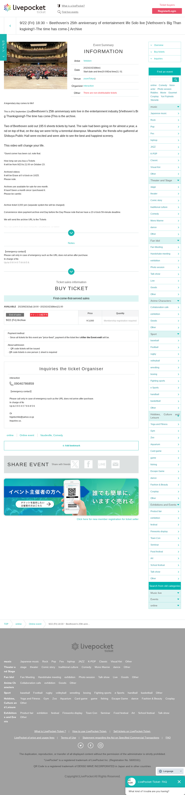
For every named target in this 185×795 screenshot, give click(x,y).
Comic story (156, 200)
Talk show (155, 274)
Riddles (154, 92)
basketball (155, 401)
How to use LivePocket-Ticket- (89, 731)
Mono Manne (157, 220)
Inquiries (158, 58)
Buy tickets (159, 52)
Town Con (155, 538)
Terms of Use (68, 737)
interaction (88, 86)
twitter (75, 464)
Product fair (156, 511)
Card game (156, 451)
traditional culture (158, 207)
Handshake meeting (160, 254)
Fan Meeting (156, 247)
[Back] (10, 25)
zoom (86, 78)
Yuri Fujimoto (167, 96)
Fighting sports (157, 381)
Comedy (163, 85)
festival (153, 524)
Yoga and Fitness (158, 424)
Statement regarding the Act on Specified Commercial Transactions (121, 737)
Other (153, 174)
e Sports (154, 387)
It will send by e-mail (115, 464)
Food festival (156, 551)
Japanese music (158, 113)
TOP (6, 624)
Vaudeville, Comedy (51, 435)
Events (154, 599)
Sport (153, 334)
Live (152, 281)
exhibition (155, 260)
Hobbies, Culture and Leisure (10, 703)
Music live (156, 592)
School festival (157, 565)
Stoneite (154, 100)
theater (153, 193)
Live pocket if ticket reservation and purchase (25, 8)
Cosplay (154, 96)
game (153, 458)
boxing (153, 374)
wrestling (154, 367)
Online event (27, 435)
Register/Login (167, 11)
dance (153, 227)
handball (154, 394)
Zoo (152, 437)
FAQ (168, 737)
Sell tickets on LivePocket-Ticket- (132, 731)
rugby (153, 354)
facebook (88, 464)
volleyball (155, 360)
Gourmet (172, 92)
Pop (152, 126)
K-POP (153, 153)
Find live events (70, 12)
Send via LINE (102, 464)
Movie (163, 92)
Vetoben (87, 61)
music (153, 106)
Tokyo (92, 78)
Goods (153, 287)
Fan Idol (155, 240)
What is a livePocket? (73, 5)
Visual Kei (155, 167)
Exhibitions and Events (163, 504)
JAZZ (153, 147)
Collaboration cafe (159, 307)
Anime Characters (160, 300)
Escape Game (157, 471)
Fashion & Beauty (159, 484)
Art (151, 558)
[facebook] (92, 745)
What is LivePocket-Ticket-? (50, 731)
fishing (153, 464)
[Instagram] (102, 745)
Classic (154, 160)
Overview (158, 45)
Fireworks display (159, 531)
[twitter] (82, 745)
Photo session (164, 89)
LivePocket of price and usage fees (34, 737)
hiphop (153, 140)
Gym (152, 431)
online (153, 85)
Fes (152, 133)
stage (153, 187)
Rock (153, 120)
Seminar (154, 545)
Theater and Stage (161, 180)
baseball (154, 340)
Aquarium (155, 444)
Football (154, 347)
